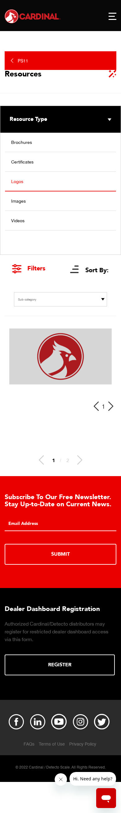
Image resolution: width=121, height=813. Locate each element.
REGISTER (59, 664)
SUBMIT (60, 554)
